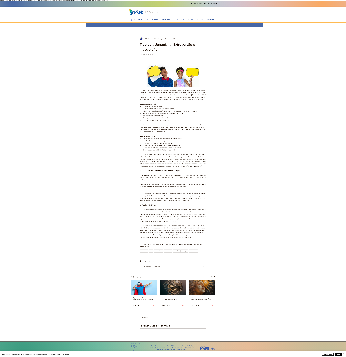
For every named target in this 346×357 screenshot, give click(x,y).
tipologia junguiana (146, 254)
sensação (184, 251)
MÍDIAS (132, 349)
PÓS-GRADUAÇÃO (135, 344)
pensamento (193, 251)
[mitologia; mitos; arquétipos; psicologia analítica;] (173, 287)
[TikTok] (209, 4)
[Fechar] (344, 354)
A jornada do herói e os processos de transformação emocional (143, 299)
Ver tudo (212, 276)
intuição (176, 251)
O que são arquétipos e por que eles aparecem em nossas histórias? (202, 299)
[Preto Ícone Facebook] (211, 4)
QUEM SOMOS (134, 346)
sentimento (168, 251)
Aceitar (338, 354)
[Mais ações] (205, 39)
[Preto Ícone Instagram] (214, 4)
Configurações (328, 354)
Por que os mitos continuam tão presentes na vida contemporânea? (172, 299)
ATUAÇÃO (133, 348)
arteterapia (144, 251)
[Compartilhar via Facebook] (140, 261)
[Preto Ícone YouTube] (216, 4)
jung (151, 251)
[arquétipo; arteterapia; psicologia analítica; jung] (202, 287)
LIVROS (132, 350)
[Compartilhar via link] (154, 261)
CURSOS (133, 345)
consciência (158, 251)
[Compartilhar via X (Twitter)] (145, 261)
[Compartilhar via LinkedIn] (149, 261)
